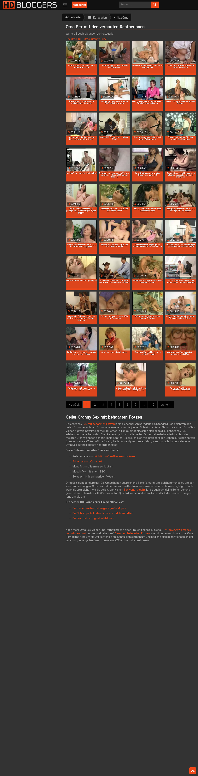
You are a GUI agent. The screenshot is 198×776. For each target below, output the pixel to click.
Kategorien (80, 4)
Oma (87, 39)
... (144, 404)
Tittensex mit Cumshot (87, 461)
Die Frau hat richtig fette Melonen (93, 518)
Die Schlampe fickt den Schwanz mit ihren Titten (103, 513)
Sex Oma (71, 39)
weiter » (166, 404)
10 (152, 404)
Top (192, 770)
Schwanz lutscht (134, 489)
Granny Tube (99, 39)
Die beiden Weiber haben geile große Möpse (99, 508)
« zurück (74, 404)
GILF (80, 39)
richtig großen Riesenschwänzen (115, 456)
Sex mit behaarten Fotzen (99, 424)
